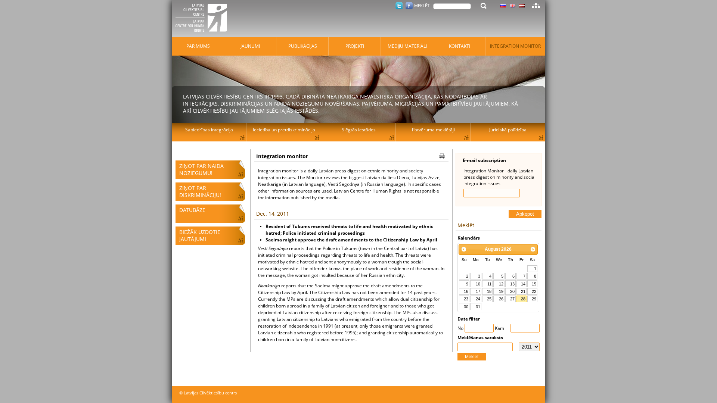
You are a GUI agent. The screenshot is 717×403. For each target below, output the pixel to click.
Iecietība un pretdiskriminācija (284, 129)
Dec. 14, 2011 (272, 213)
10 (478, 284)
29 (534, 299)
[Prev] (464, 249)
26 (501, 299)
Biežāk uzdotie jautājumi (199, 235)
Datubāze (192, 209)
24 (478, 299)
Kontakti (459, 46)
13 (512, 284)
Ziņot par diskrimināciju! (200, 191)
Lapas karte (536, 5)
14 (523, 284)
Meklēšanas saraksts (480, 337)
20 (512, 291)
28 (523, 299)
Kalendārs (468, 238)
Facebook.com (409, 5)
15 (534, 284)
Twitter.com (399, 5)
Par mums (198, 46)
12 (501, 284)
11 (489, 284)
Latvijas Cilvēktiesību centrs (204, 19)
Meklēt (471, 356)
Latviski (522, 5)
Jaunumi (250, 46)
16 (466, 291)
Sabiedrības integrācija (209, 129)
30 (466, 306)
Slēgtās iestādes (359, 129)
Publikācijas (302, 46)
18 (489, 291)
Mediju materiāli (407, 46)
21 (523, 291)
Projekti (354, 46)
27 (512, 299)
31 (478, 306)
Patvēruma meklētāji (433, 129)
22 (534, 291)
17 (478, 291)
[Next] (533, 249)
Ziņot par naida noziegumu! (201, 169)
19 (501, 291)
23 (466, 299)
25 (489, 299)
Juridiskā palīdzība (508, 129)
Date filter (468, 319)
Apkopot (525, 214)
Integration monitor (515, 46)
